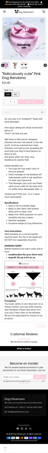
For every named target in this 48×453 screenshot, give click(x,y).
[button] (4, 12)
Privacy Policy (23, 383)
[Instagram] (22, 428)
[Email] (30, 428)
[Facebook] (18, 428)
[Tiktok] (26, 428)
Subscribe (39, 377)
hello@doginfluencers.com (18, 412)
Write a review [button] (24, 348)
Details (8, 112)
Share (42, 326)
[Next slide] (45, 65)
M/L (15, 94)
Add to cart (30, 101)
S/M (8, 94)
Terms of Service (36, 381)
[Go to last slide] (2, 65)
